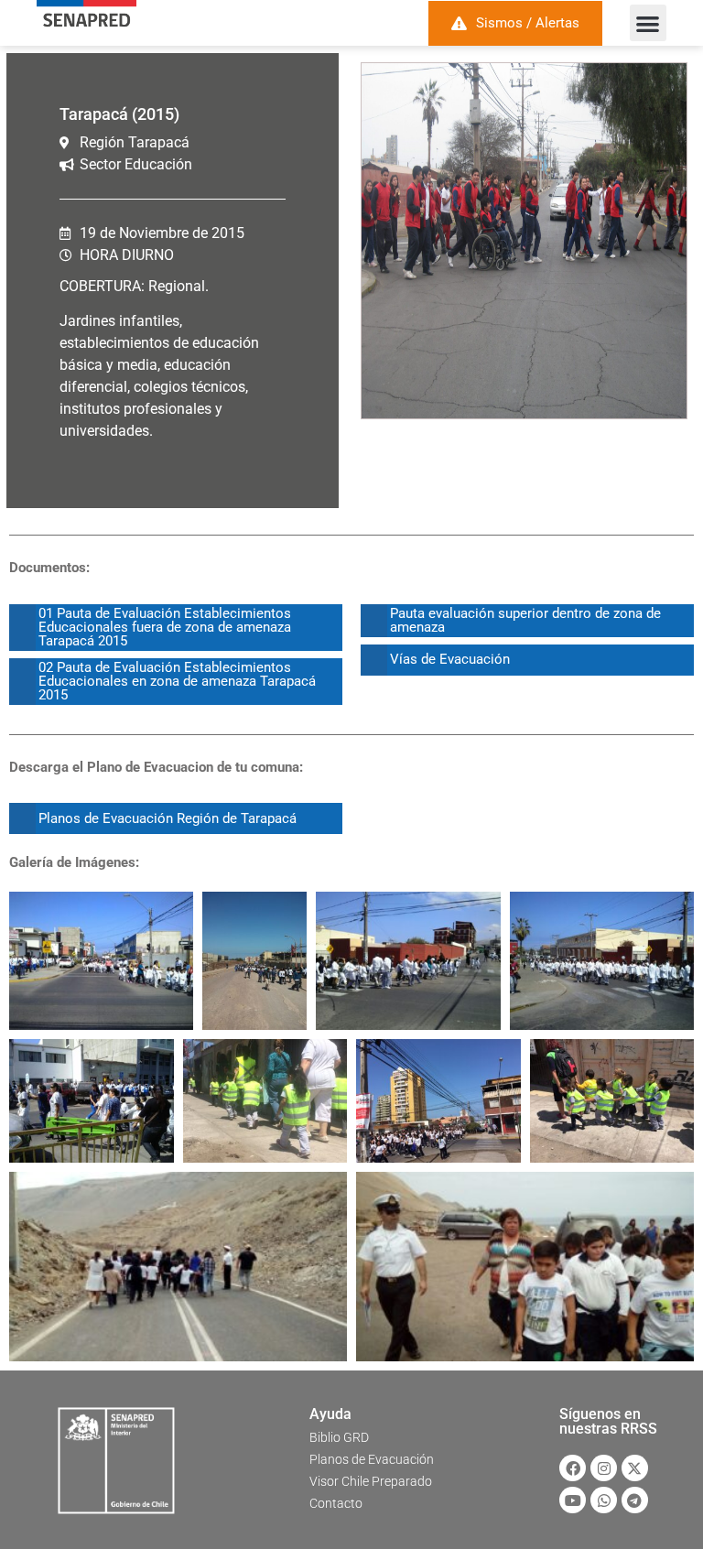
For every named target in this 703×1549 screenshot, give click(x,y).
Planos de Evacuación (371, 1459)
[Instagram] (603, 1468)
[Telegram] (635, 1500)
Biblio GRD (339, 1437)
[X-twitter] (635, 1468)
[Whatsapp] (603, 1500)
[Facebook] (572, 1468)
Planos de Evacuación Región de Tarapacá (167, 818)
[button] (648, 23)
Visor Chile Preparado (370, 1481)
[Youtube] (572, 1500)
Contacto (335, 1503)
